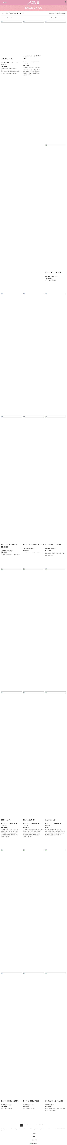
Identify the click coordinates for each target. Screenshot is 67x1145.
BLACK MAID (50, 820)
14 (42, 1125)
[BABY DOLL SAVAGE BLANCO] (11, 354)
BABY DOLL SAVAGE (53, 272)
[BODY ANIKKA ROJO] (33, 911)
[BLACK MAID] (55, 630)
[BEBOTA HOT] (11, 630)
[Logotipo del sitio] (33, 2)
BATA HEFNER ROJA (53, 544)
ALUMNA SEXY (7, 59)
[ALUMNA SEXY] (11, 37)
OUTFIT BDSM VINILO (6, 1105)
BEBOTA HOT (6, 820)
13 (39, 1125)
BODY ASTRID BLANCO (54, 1101)
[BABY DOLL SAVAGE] (55, 82)
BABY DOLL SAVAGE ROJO (33, 544)
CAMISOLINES (53, 276)
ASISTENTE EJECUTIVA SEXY (32, 57)
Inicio (2, 13)
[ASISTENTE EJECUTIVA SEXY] (33, 36)
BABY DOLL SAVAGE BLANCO (9, 546)
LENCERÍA (47, 276)
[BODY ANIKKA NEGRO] (11, 911)
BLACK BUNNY (29, 820)
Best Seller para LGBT (6, 63)
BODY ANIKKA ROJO (31, 1101)
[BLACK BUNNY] (33, 630)
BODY (51, 1105)
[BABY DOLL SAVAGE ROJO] (33, 354)
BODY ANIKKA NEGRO (9, 1101)
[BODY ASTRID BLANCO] (55, 911)
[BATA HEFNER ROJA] (55, 354)
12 (36, 1125)
